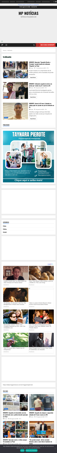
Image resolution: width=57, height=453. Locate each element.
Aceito (22, 450)
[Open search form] (34, 45)
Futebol (5, 232)
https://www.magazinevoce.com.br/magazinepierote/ (18, 385)
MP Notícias (28, 13)
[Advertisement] (28, 29)
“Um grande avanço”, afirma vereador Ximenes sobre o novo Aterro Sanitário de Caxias (40, 442)
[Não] (55, 448)
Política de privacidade (31, 450)
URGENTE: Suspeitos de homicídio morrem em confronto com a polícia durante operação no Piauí (15, 415)
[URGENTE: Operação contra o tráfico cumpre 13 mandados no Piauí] (15, 429)
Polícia (6, 76)
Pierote (31, 68)
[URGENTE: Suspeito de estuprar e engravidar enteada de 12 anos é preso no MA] (41, 402)
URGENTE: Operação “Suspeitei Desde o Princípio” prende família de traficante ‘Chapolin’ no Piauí (15, 69)
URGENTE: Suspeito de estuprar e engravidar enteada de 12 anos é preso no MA (41, 414)
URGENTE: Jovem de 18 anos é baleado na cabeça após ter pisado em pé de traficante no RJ (15, 111)
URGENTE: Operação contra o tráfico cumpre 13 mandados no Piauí (15, 441)
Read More (33, 78)
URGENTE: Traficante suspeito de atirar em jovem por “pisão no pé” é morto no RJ (15, 90)
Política (5, 229)
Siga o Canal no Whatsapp (47, 45)
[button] (2, 45)
